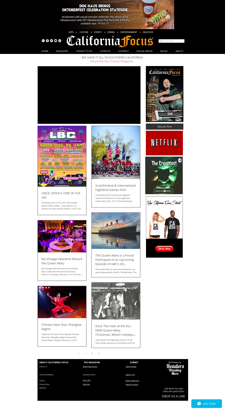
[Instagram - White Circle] (59, 40)
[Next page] (98, 353)
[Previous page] (79, 353)
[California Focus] (43, 40)
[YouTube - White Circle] (55, 40)
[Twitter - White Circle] (51, 40)
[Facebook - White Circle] (47, 40)
